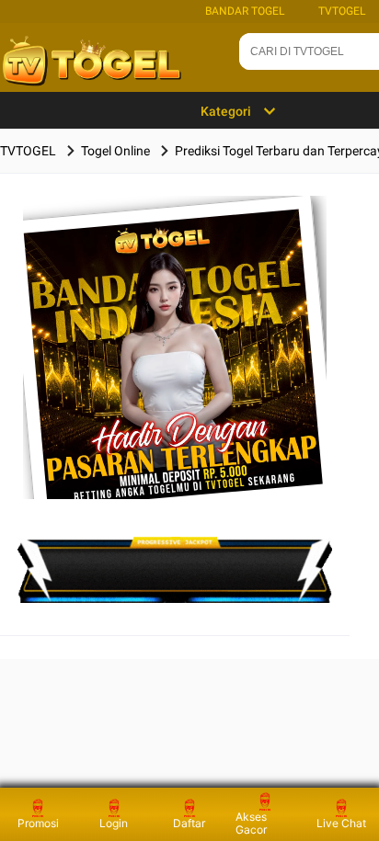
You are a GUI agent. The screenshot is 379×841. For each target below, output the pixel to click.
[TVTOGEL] (175, 376)
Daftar (189, 823)
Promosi (38, 823)
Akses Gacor (251, 823)
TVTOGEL (341, 11)
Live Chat (341, 823)
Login (113, 823)
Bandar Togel (244, 11)
